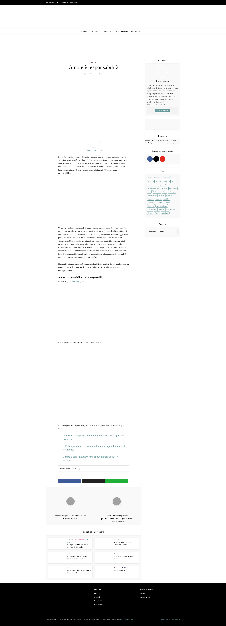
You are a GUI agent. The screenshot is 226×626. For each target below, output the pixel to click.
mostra (151, 199)
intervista (157, 192)
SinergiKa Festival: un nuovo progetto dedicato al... (77, 545)
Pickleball (152, 202)
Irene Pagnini (99, 74)
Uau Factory (136, 31)
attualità (157, 178)
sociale (161, 209)
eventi (165, 188)
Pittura (161, 202)
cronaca (167, 181)
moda (162, 195)
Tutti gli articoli (162, 110)
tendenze (166, 213)
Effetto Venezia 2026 (121, 570)
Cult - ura (93, 62)
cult (174, 181)
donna (167, 185)
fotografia (173, 188)
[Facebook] (150, 159)
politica (151, 206)
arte (150, 178)
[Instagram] (156, 159)
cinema (151, 181)
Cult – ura (83, 31)
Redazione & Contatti (53, 2)
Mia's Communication (126, 619)
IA (150, 192)
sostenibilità (171, 209)
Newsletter (64, 2)
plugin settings (170, 143)
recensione (152, 209)
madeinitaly (153, 195)
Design (159, 185)
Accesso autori (74, 2)
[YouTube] (162, 159)
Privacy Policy (165, 619)
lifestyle (172, 192)
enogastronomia (154, 188)
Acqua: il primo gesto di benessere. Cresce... (122, 543)
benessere (166, 178)
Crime (159, 181)
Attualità (107, 31)
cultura (151, 185)
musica (159, 199)
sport (150, 213)
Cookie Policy (175, 619)
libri (165, 192)
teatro (157, 213)
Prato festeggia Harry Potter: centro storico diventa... (77, 557)
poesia (169, 202)
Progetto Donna (121, 31)
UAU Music (124, 568)
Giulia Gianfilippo (76, 281)
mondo (169, 195)
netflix (167, 199)
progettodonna (162, 206)
